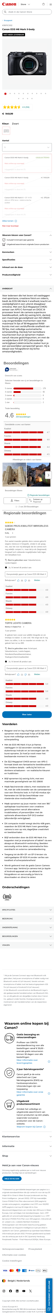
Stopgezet (8, 20)
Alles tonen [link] (8, 221)
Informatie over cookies (14, 1255)
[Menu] (51, 4)
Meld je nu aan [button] (12, 1179)
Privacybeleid (35, 1249)
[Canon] (9, 4)
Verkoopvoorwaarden (13, 1249)
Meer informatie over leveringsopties (27, 1061)
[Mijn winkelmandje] (43, 4)
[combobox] (27, 12)
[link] (27, 159)
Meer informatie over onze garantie (30, 1093)
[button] (5, 94)
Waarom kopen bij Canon (29, 1126)
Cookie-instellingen (12, 1261)
